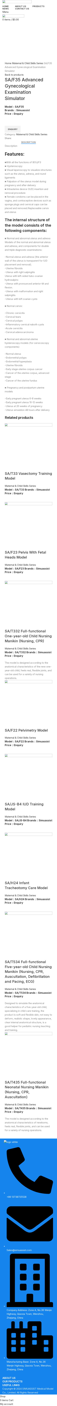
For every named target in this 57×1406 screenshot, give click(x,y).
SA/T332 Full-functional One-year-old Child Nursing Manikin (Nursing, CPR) (28, 636)
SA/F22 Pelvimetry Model (26, 730)
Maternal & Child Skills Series (28, 63)
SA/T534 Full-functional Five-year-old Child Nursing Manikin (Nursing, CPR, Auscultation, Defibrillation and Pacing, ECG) (28, 972)
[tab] (28, 142)
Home (8, 63)
